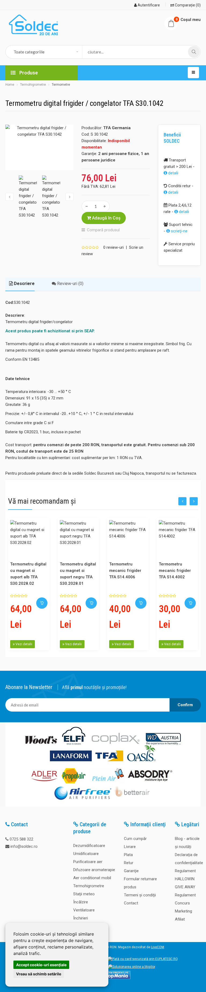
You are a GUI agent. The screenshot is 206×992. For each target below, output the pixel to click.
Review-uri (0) (69, 283)
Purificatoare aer (87, 861)
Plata (128, 854)
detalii (172, 173)
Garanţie (131, 870)
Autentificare (148, 5)
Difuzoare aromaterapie (94, 869)
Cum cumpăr (135, 838)
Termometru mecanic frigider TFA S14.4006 (125, 570)
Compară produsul (103, 230)
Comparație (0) (187, 5)
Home (9, 84)
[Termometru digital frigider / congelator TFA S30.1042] (39, 147)
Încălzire (80, 902)
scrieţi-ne (178, 231)
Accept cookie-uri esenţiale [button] (41, 964)
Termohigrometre (33, 84)
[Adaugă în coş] (41, 603)
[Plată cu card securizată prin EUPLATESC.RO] (142, 959)
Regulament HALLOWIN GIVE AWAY (185, 878)
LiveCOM (157, 947)
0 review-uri (113, 247)
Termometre (61, 84)
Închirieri (80, 918)
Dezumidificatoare (89, 845)
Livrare (130, 846)
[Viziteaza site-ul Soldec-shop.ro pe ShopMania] (115, 978)
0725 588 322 (21, 839)
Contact (131, 903)
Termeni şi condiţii (140, 895)
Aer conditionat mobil (92, 877)
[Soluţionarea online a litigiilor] (132, 967)
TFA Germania (117, 127)
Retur (128, 862)
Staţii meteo (84, 894)
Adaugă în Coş (105, 218)
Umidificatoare (86, 853)
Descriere (24, 283)
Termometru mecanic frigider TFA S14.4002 (175, 570)
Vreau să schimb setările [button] (38, 974)
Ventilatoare (84, 910)
